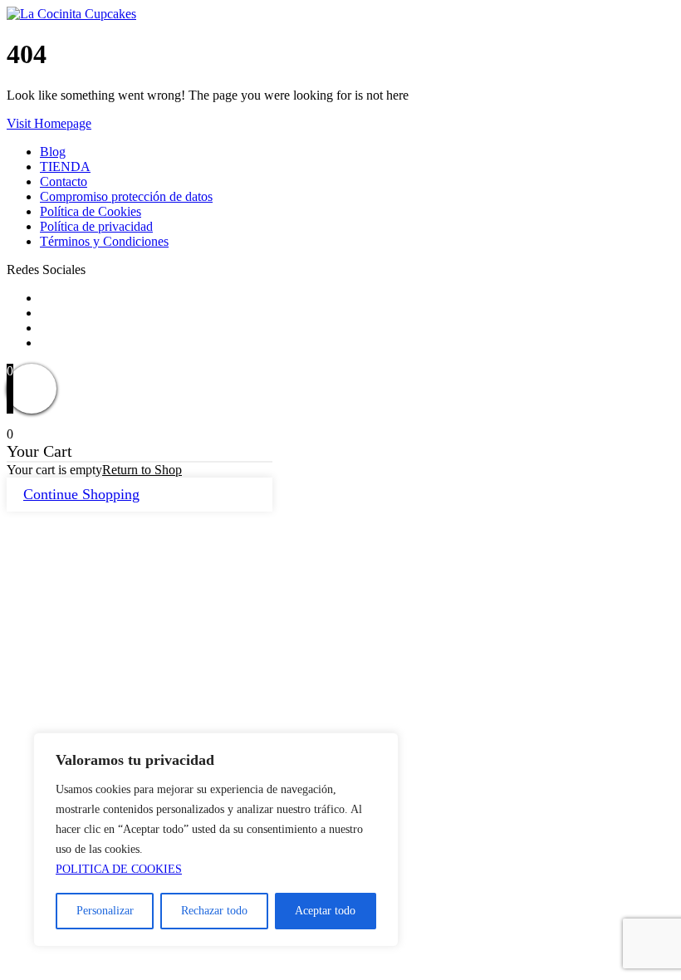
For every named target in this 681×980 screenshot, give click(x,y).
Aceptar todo (325, 910)
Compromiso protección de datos (126, 196)
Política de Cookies (90, 211)
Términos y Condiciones (104, 241)
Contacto (63, 181)
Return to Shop (142, 470)
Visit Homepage (49, 123)
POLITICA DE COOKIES (119, 869)
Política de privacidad (96, 226)
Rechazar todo (214, 910)
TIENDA (65, 166)
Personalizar (105, 910)
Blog (53, 152)
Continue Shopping (81, 494)
